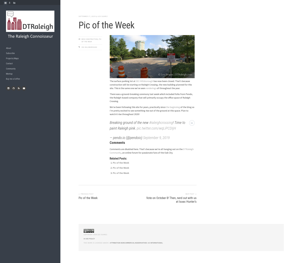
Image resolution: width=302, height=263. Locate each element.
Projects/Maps (12, 58)
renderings (151, 88)
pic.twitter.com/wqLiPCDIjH (156, 128)
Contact (9, 63)
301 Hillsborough (89, 47)
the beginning (173, 107)
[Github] (13, 88)
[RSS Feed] (18, 88)
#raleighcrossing (161, 122)
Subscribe (10, 53)
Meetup (9, 74)
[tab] (5, 3)
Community (11, 68)
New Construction (90, 39)
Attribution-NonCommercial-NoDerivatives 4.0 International (136, 243)
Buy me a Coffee (13, 79)
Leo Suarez (103, 16)
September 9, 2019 (156, 137)
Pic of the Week (121, 162)
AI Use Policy (89, 239)
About (8, 48)
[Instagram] (8, 88)
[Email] (24, 88)
